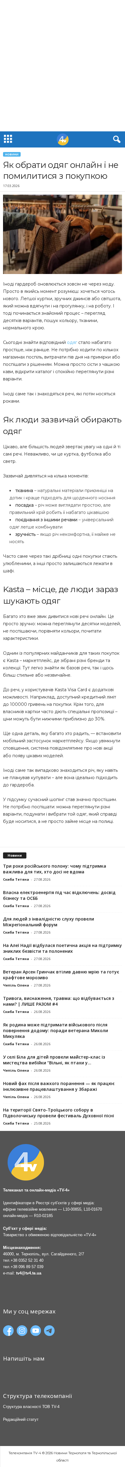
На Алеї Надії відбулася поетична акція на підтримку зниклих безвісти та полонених (62, 948)
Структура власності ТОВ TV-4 (31, 1406)
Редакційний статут (21, 1419)
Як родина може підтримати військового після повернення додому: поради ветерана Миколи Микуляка (55, 1030)
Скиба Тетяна (16, 879)
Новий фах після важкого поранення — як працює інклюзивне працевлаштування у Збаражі (59, 1086)
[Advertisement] (62, 65)
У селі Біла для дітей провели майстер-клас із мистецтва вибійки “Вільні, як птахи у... (54, 1060)
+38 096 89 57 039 (27, 1266)
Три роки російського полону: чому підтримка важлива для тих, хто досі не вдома (54, 869)
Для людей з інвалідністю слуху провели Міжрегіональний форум (48, 922)
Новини (12, 154)
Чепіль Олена (16, 985)
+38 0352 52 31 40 (27, 1260)
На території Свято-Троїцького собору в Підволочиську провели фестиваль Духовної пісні (58, 1112)
